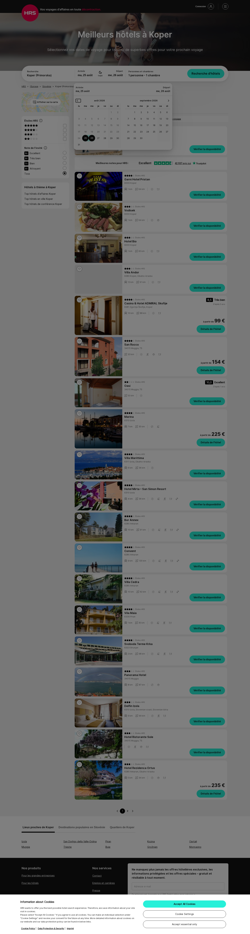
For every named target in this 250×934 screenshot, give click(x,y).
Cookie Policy (28, 928)
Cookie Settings (184, 914)
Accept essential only (184, 924)
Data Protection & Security (51, 928)
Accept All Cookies (185, 903)
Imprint (70, 928)
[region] (125, 914)
